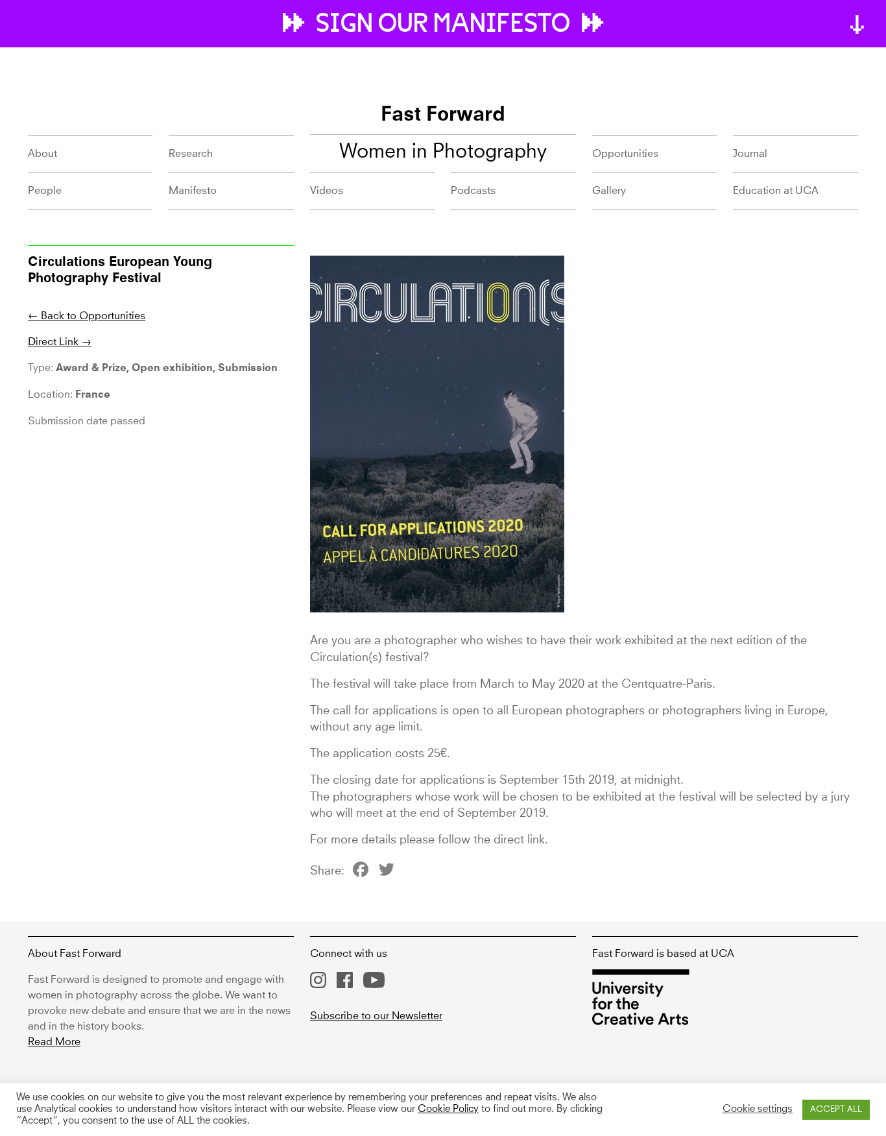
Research (191, 154)
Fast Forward (443, 115)
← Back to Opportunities (86, 316)
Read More (54, 1042)
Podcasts (473, 191)
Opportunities (625, 154)
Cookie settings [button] (758, 1109)
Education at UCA (776, 191)
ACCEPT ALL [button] (836, 1110)
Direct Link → (59, 342)
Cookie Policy (448, 1109)
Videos (326, 191)
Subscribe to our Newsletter (376, 1016)
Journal (750, 154)
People (45, 191)
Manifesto (193, 191)
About (42, 154)
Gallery (609, 191)
